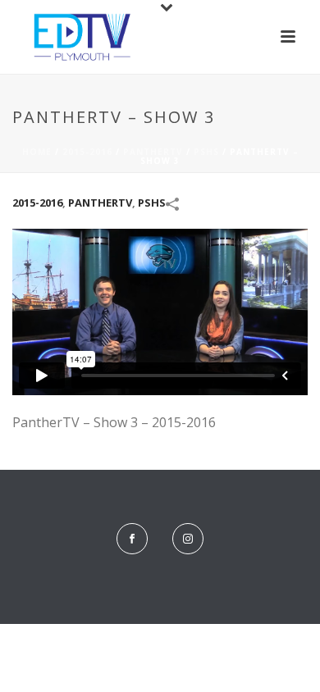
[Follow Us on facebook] (132, 538)
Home (37, 151)
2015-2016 (87, 151)
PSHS (206, 151)
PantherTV (153, 151)
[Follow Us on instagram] (187, 538)
